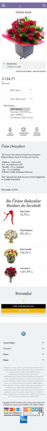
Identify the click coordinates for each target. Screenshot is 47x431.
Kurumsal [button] (7, 348)
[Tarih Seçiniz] (20, 109)
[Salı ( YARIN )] (20, 114)
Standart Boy (14, 65)
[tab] (23, 342)
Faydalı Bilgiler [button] (9, 343)
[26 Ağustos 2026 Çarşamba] (20, 117)
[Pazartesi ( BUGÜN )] (20, 112)
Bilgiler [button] (6, 360)
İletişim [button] (6, 354)
